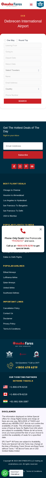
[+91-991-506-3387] (5, 401)
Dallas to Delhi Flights (12, 257)
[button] (31, 4)
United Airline (9, 288)
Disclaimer (7, 318)
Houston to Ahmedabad (13, 195)
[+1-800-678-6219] (5, 387)
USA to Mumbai (10, 216)
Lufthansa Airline (10, 277)
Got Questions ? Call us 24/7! (27, 363)
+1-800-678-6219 (18, 387)
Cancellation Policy (11, 308)
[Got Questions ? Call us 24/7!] (10, 365)
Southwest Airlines (11, 293)
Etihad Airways (9, 272)
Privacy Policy (9, 324)
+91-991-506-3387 (18, 401)
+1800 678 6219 (27, 367)
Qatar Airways (9, 282)
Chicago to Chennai (11, 190)
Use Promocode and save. (23, 239)
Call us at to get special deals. (23, 247)
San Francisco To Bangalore (15, 205)
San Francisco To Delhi (13, 211)
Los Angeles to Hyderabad (15, 200)
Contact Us (8, 313)
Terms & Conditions (11, 329)
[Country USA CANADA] (22, 88)
